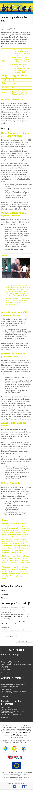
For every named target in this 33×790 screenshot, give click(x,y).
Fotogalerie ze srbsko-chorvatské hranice (13, 711)
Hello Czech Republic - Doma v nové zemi (13, 684)
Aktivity (6, 630)
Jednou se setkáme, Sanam (9, 709)
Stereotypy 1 (5, 591)
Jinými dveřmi (24, 641)
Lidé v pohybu (16, 6)
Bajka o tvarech (5, 707)
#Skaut (18, 786)
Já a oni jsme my (6, 689)
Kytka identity (9, 636)
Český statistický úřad (7, 663)
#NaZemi (27, 786)
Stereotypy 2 (5, 594)
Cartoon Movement (7, 712)
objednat (18, 736)
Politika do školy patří (7, 688)
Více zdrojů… (5, 673)
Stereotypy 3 (5, 598)
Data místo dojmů (6, 669)
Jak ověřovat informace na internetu (11, 714)
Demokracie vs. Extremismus (9, 686)
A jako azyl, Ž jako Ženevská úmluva (11, 661)
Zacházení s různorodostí (16, 630)
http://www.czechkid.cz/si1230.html (10, 616)
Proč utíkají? (4, 668)
